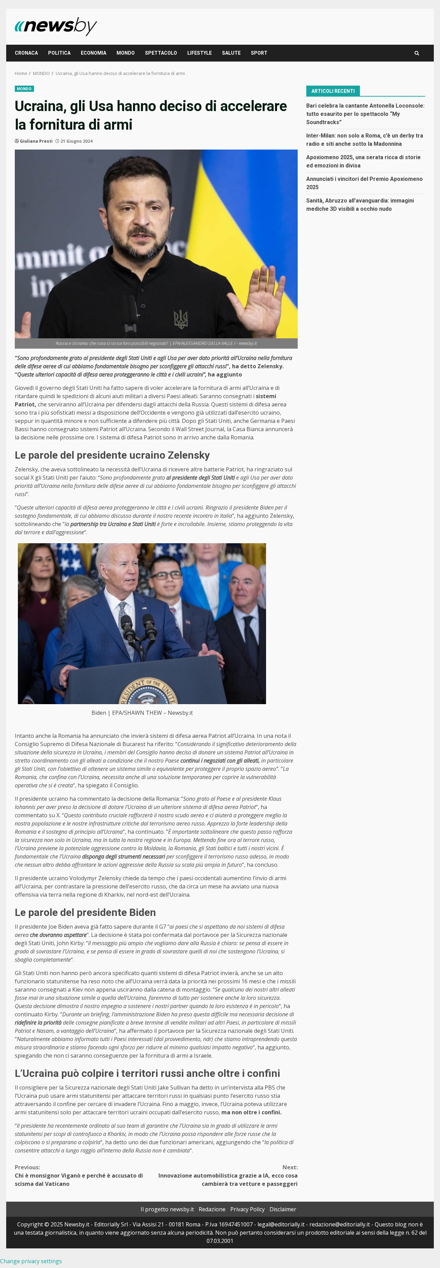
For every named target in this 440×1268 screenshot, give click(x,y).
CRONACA (26, 53)
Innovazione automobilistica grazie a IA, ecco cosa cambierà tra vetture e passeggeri (228, 1175)
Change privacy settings (31, 1261)
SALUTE (231, 53)
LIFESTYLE (199, 53)
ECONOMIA (93, 53)
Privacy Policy (247, 1209)
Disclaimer (283, 1209)
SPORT (259, 53)
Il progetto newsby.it (167, 1209)
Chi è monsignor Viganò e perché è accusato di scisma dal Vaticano (79, 1175)
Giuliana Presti (36, 141)
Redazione (212, 1209)
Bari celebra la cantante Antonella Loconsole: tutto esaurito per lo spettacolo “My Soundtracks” (365, 113)
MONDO (126, 53)
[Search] (417, 53)
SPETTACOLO (161, 53)
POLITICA (59, 53)
